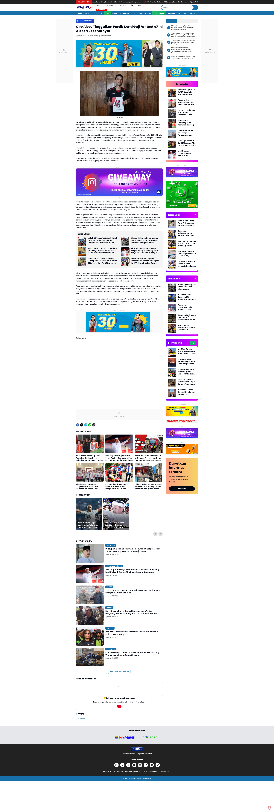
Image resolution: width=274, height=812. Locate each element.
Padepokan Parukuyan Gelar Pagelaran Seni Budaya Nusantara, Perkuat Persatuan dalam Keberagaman (186, 307)
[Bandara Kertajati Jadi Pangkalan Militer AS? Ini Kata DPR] (172, 372)
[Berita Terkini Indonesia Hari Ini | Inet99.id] (84, 7)
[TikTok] (146, 765)
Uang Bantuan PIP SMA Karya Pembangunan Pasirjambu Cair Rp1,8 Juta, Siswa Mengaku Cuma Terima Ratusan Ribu (187, 133)
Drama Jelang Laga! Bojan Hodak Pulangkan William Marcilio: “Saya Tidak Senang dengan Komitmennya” (88, 525)
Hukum (109, 587)
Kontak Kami (115, 771)
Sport (140, 5)
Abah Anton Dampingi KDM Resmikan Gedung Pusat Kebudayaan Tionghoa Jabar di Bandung (89, 458)
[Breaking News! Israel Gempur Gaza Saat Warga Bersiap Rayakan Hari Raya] (172, 362)
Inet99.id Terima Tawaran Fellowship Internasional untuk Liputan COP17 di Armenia (186, 351)
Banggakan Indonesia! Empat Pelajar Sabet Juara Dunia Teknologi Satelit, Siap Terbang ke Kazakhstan (187, 233)
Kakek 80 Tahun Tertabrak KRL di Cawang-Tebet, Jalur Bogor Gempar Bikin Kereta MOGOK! (102, 240)
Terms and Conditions (151, 771)
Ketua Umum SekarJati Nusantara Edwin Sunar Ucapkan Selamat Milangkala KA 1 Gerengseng (187, 327)
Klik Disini (182, 489)
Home (98, 5)
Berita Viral (110, 545)
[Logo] (137, 749)
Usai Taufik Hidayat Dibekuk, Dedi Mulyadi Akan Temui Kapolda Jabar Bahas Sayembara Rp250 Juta (186, 263)
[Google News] (140, 765)
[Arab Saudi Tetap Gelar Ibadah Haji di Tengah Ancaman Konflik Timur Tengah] (172, 383)
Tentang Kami (109, 5)
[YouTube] (134, 765)
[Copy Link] (93, 424)
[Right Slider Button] (196, 13)
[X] (81, 424)
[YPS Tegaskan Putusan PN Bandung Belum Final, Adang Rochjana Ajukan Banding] (90, 595)
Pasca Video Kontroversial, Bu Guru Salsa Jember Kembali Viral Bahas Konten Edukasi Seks (187, 102)
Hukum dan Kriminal (128, 13)
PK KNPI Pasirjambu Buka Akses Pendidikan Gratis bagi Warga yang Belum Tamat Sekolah (132, 653)
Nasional (109, 628)
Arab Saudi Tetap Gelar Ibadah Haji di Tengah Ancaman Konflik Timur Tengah (186, 382)
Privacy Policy (166, 771)
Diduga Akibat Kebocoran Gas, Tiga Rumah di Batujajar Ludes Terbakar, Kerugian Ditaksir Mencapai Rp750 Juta (144, 240)
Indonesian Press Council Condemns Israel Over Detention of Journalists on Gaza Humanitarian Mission (187, 392)
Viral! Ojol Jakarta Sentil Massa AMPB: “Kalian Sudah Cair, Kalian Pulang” (131, 632)
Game (182, 21)
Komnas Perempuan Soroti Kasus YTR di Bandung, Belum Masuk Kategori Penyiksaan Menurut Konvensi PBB (187, 243)
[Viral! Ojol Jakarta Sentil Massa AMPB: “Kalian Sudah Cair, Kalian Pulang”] (90, 636)
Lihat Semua (80, 718)
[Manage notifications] (269, 808)
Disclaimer (137, 771)
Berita (122, 5)
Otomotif (182, 13)
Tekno (192, 21)
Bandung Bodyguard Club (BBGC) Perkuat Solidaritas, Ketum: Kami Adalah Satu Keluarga (187, 317)
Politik (87, 13)
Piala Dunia (98, 13)
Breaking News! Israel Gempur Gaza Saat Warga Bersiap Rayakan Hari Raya (187, 361)
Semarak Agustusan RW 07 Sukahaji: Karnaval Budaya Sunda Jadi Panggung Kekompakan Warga (187, 92)
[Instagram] (128, 765)
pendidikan (110, 649)
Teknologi (171, 13)
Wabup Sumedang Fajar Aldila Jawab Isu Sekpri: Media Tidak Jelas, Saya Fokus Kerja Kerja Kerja (132, 550)
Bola (131, 5)
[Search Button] (196, 7)
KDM (107, 13)
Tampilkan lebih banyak (119, 672)
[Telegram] (85, 424)
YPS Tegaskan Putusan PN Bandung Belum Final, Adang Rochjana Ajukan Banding (127, 2)
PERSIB (114, 13)
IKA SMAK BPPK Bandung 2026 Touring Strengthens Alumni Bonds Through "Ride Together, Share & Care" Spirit (187, 297)
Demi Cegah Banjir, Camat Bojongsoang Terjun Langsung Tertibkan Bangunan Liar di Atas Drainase (131, 612)
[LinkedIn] (152, 765)
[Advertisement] (119, 360)
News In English (145, 13)
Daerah (109, 607)
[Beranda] (78, 21)
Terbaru (171, 21)
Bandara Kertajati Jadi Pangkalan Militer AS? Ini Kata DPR (186, 371)
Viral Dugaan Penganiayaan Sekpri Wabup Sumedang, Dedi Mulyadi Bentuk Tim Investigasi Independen (144, 250)
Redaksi (106, 771)
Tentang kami (126, 771)
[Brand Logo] (124, 737)
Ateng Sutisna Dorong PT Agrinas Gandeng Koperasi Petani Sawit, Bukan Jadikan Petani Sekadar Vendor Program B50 (102, 250)
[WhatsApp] (89, 424)
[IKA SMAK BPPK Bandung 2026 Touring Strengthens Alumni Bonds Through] (172, 298)
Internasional (159, 13)
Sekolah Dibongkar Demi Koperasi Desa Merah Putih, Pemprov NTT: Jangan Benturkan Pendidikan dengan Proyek (187, 253)
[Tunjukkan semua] (195, 215)
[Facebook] (77, 424)
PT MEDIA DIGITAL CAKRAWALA (140, 778)
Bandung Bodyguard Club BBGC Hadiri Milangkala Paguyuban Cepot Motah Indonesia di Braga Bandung (187, 287)
